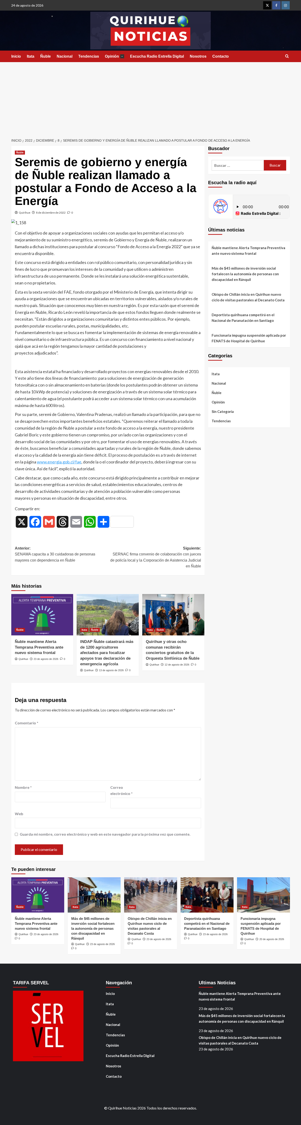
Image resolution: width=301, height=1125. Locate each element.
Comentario (26, 723)
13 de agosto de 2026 (111, 670)
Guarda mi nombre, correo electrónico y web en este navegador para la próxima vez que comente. (105, 834)
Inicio (16, 56)
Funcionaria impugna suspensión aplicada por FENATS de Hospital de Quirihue (249, 338)
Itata (30, 56)
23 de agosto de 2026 (46, 659)
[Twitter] (267, 5)
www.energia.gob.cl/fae (59, 461)
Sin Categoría (223, 411)
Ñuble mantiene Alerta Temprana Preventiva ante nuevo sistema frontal (39, 647)
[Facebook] (276, 5)
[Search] (287, 56)
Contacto (220, 56)
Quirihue (24, 212)
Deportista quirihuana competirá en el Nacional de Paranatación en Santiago (243, 318)
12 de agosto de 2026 (177, 664)
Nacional (64, 56)
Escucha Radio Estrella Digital (157, 56)
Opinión (114, 56)
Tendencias (88, 56)
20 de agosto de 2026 (271, 939)
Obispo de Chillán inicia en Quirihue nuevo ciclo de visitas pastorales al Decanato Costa (248, 297)
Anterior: (55, 554)
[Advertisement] (150, 97)
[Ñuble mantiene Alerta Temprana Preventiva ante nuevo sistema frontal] (42, 614)
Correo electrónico (121, 790)
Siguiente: (155, 557)
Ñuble (45, 56)
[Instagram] (285, 5)
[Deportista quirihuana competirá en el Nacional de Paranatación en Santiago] (207, 895)
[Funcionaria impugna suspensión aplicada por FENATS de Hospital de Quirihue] (263, 895)
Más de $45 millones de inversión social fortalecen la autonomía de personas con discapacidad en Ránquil (245, 274)
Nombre (23, 787)
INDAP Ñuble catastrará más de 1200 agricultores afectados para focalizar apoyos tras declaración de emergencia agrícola (106, 652)
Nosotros (198, 56)
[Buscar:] (238, 165)
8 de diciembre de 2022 (51, 212)
